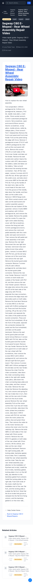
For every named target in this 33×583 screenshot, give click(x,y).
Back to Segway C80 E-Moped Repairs (15, 515)
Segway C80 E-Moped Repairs (12, 12)
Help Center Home (13, 510)
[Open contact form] (30, 580)
